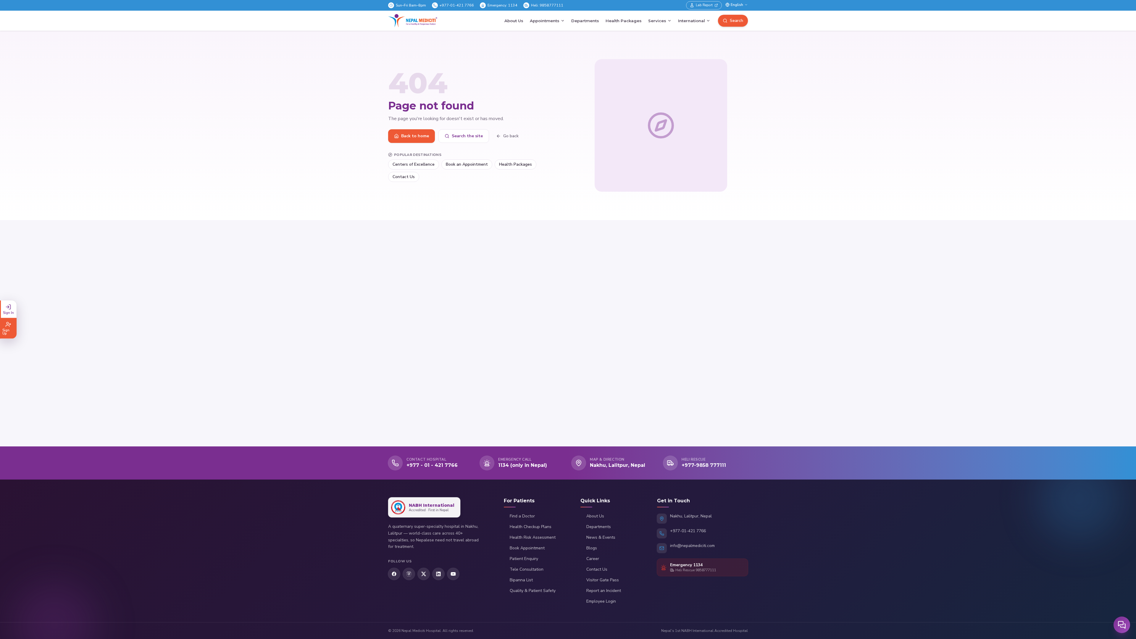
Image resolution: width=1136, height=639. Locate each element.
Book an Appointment (467, 164)
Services (657, 20)
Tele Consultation (526, 569)
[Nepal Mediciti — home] (412, 21)
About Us (513, 20)
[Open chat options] (1122, 625)
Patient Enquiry (524, 558)
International (691, 20)
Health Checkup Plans (530, 527)
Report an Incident (603, 590)
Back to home (415, 136)
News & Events (600, 537)
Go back (511, 136)
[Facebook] (394, 574)
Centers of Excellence (414, 164)
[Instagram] (409, 574)
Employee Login (601, 601)
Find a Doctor (522, 516)
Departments (585, 20)
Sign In (8, 313)
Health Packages (624, 20)
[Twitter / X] (424, 574)
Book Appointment (527, 548)
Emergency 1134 (686, 565)
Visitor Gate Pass (602, 580)
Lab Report (704, 5)
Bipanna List (521, 580)
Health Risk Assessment (533, 537)
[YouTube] (453, 574)
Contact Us (404, 177)
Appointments (544, 20)
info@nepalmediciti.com (692, 545)
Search (736, 20)
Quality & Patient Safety (533, 590)
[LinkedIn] (438, 574)
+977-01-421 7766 (457, 5)
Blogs (591, 548)
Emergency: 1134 (502, 5)
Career (592, 558)
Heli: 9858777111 (547, 5)
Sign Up (5, 332)
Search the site (467, 136)
